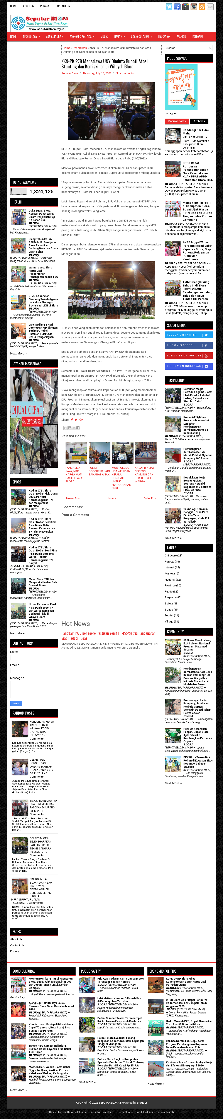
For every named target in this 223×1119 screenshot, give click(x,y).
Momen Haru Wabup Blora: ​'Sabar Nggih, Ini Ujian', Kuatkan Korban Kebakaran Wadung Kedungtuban (49, 1070)
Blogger (142, 1102)
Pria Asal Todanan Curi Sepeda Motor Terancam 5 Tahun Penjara (120, 980)
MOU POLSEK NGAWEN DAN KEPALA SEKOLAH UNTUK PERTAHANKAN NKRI (121, 478)
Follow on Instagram (184, 366)
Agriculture (55, 36)
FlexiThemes (68, 1112)
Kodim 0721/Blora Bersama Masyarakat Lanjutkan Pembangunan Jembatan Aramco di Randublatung (196, 425)
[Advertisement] (34, 110)
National (170, 579)
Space (169, 609)
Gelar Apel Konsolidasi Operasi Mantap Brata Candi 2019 (41, 764)
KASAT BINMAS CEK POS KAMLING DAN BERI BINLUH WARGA (145, 474)
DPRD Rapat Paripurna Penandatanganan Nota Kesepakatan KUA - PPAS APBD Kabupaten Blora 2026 (198, 171)
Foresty (169, 561)
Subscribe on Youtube (184, 355)
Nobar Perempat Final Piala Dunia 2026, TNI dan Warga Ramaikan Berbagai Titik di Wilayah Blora (42, 611)
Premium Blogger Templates (130, 1112)
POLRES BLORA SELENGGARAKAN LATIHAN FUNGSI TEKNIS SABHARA (40, 843)
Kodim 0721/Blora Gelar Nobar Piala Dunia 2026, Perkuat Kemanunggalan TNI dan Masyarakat (43, 497)
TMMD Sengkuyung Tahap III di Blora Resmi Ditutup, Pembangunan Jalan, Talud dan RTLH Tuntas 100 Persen (197, 290)
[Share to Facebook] (78, 428)
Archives (199, 121)
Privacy (44, 6)
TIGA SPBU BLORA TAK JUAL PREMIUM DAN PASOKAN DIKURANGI (43, 804)
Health (119, 36)
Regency (170, 597)
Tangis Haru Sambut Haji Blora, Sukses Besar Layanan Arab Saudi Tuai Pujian (50, 1049)
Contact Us (63, 6)
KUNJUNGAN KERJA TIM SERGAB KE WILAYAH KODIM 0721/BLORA (42, 726)
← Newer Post (72, 498)
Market (169, 573)
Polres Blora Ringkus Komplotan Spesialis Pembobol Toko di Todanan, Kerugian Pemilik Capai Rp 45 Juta (120, 1062)
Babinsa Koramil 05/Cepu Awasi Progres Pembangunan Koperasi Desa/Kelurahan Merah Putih (186, 1044)
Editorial (198, 36)
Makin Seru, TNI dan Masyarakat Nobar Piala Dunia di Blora (43, 582)
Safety (169, 603)
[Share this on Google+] (81, 419)
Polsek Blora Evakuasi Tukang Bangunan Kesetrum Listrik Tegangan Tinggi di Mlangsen (120, 1041)
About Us (28, 6)
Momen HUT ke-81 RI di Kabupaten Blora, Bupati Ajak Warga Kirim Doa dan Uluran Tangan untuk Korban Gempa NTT (197, 211)
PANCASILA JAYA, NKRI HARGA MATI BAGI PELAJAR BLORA (75, 474)
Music (104, 36)
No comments (125, 73)
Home (13, 6)
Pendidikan (80, 48)
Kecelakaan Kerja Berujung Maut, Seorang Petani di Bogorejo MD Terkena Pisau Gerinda (197, 484)
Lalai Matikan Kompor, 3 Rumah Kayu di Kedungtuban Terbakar (119, 1000)
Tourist (169, 615)
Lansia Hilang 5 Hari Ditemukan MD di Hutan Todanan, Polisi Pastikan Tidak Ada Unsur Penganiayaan (43, 331)
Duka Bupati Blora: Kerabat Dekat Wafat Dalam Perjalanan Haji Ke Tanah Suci (42, 215)
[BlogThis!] (70, 428)
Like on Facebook (181, 345)
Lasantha (106, 1112)
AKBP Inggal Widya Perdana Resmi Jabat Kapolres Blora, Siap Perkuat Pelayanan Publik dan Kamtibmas (197, 251)
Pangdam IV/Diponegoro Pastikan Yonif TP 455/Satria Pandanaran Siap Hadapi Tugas (108, 635)
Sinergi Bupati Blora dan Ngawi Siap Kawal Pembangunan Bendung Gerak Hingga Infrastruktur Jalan (32, 889)
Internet (169, 567)
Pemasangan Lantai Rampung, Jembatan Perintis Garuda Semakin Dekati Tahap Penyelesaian (197, 707)
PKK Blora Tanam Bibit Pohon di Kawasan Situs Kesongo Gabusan (198, 760)
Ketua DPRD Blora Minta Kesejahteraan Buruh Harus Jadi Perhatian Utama (186, 982)
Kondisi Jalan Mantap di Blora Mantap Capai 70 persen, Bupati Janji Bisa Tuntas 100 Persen (51, 1027)
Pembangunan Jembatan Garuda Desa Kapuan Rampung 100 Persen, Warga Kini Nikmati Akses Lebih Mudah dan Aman (197, 676)
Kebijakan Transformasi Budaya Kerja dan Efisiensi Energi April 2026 (189, 1064)
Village (169, 621)
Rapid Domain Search (161, 1112)
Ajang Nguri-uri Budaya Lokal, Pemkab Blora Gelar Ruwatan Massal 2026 (51, 1006)
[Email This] (65, 428)
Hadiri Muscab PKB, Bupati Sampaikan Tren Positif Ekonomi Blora (189, 1023)
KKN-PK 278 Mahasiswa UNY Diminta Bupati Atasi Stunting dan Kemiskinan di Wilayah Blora (104, 63)
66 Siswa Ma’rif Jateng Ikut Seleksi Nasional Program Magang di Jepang (197, 645)
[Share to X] (74, 428)
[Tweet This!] (76, 419)
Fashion (181, 36)
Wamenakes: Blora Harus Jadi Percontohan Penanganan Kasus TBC (43, 272)
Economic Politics (82, 36)
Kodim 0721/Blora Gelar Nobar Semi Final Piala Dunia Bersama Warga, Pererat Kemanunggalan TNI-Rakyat (43, 555)
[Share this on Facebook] (72, 419)
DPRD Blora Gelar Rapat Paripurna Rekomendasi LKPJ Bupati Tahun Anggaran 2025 (186, 1003)
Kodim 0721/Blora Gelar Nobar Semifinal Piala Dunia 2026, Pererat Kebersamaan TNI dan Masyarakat (42, 525)
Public (168, 591)
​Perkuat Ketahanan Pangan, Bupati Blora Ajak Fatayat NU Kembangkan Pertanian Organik (197, 735)
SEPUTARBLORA (109, 1102)
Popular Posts (177, 121)
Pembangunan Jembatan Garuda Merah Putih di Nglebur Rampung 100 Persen (197, 453)
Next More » (18, 353)
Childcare (171, 555)
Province (170, 585)
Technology (31, 36)
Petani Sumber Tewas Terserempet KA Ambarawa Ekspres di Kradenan (119, 1020)
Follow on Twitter (182, 335)
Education (164, 36)
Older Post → (152, 498)
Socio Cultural (141, 36)
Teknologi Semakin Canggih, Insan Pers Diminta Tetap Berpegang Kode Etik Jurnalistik (196, 515)
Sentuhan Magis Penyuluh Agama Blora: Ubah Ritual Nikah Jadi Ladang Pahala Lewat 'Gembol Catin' (197, 395)
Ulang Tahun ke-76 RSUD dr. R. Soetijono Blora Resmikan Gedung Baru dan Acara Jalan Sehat (43, 245)
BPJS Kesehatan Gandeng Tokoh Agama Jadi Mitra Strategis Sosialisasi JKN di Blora (43, 301)
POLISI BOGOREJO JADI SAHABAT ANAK (99, 471)
